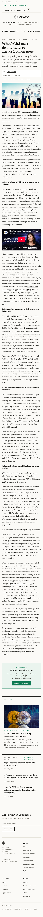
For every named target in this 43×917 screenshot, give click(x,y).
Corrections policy (29, 889)
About (25, 892)
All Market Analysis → (28, 758)
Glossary (4, 886)
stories (4, 216)
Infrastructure (17, 31)
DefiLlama (21, 482)
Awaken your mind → (21, 683)
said (7, 544)
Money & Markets (34, 31)
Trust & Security (28, 867)
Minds (25, 882)
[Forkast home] (21, 17)
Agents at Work (28, 860)
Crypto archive (6, 892)
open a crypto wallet (17, 192)
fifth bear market (32, 126)
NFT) (25, 359)
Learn (13, 10)
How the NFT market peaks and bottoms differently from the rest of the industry (20, 790)
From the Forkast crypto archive (16, 79)
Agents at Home (28, 864)
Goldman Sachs (23, 143)
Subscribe (21, 10)
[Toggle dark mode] (28, 10)
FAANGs (11, 507)
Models (5, 31)
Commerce (26, 857)
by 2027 (18, 118)
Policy (25, 871)
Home (4, 39)
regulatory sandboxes (17, 584)
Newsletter (26, 896)
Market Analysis (13, 39)
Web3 (13, 137)
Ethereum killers (9, 493)
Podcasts (5, 10)
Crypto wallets (19, 290)
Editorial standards (29, 886)
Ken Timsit (11, 72)
